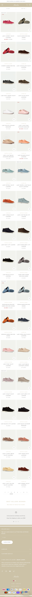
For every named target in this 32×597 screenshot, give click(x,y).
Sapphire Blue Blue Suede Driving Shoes (8, 305)
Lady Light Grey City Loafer (23, 394)
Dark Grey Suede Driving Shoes (23, 275)
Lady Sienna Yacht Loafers (23, 484)
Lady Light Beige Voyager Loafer (24, 365)
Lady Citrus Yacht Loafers (8, 215)
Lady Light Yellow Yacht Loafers (8, 484)
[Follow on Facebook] (2, 571)
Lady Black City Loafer (8, 423)
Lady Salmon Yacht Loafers (24, 156)
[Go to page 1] (5, 492)
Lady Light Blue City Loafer (23, 215)
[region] (16, 515)
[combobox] (16, 581)
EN (15, 580)
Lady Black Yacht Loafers (8, 275)
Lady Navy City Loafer (8, 244)
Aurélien (8, 34)
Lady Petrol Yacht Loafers (8, 186)
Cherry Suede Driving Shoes (8, 66)
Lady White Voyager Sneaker (8, 126)
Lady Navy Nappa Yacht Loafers (8, 96)
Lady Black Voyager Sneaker (23, 424)
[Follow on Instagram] (6, 571)
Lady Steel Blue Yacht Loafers (24, 335)
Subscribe (7, 542)
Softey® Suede (24, 34)
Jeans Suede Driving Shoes (23, 305)
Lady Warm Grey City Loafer (23, 245)
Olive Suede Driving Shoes (23, 36)
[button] (26, 594)
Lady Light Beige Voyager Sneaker (8, 156)
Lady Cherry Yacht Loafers (8, 36)
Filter (8, 8)
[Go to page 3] (27, 492)
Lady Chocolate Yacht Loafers (24, 66)
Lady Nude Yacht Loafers (23, 454)
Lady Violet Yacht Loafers (8, 394)
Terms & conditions (9, 596)
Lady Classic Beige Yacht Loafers (8, 454)
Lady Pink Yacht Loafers (8, 365)
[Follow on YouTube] (10, 571)
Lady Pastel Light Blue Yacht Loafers (24, 186)
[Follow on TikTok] (14, 571)
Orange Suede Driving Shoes (8, 335)
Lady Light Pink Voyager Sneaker (23, 126)
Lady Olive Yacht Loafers (23, 96)
